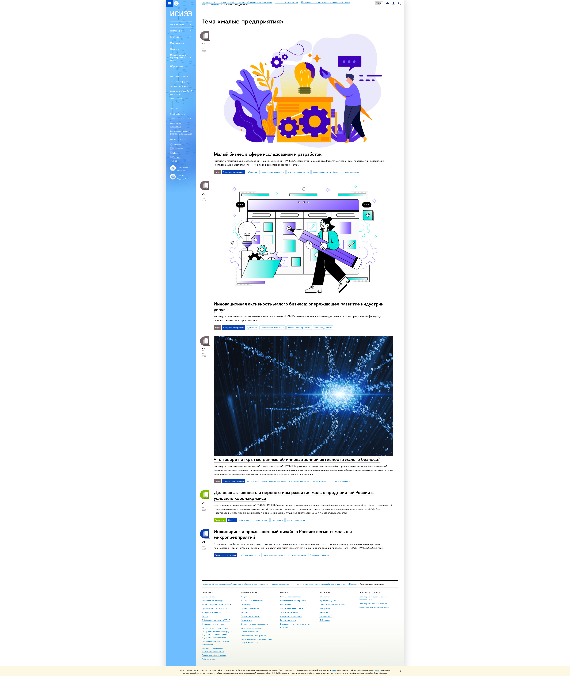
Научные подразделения (281, 584)
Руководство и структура (212, 600)
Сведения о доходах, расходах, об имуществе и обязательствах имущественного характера (217, 634)
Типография (324, 608)
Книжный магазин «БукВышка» (332, 604)
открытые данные (342, 481)
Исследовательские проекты (293, 600)
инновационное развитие (299, 327)
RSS (175, 161)
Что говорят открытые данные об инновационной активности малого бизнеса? (297, 459)
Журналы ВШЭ (325, 616)
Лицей (244, 597)
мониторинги (253, 481)
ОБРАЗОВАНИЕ (249, 592)
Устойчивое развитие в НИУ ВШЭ (216, 604)
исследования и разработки (325, 172)
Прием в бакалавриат (250, 608)
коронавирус (277, 520)
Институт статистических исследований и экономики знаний (320, 584)
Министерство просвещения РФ (373, 603)
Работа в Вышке (208, 659)
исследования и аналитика (272, 172)
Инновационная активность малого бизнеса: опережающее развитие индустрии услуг (299, 306)
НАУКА (284, 592)
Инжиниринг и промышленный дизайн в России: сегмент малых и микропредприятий (283, 534)
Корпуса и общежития (211, 612)
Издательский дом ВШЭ (329, 600)
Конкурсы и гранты (288, 620)
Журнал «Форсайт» (179, 86)
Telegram (177, 144)
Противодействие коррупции (215, 628)
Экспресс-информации (180, 81)
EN (381, 3)
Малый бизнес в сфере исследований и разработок (268, 154)
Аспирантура (246, 620)
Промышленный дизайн (319, 555)
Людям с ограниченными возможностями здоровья (213, 650)
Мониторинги (286, 604)
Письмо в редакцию (181, 177)
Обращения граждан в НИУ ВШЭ (216, 620)
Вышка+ (244, 612)
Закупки (205, 616)
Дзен (175, 152)
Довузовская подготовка (252, 600)
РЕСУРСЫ (324, 592)
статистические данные (298, 172)
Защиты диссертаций (289, 612)
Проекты (174, 49)
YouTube (176, 156)
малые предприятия (350, 172)
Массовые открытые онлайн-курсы (374, 607)
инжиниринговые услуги (274, 555)
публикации (252, 172)
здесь (334, 670)
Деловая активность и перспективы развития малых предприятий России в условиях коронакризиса (294, 495)
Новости (353, 584)
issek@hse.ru (180, 114)
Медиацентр (324, 612)
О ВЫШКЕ (207, 592)
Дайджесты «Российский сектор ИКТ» (181, 92)
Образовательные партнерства (254, 635)
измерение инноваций (299, 481)
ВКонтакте (178, 148)
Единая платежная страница (214, 655)
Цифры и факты (208, 597)
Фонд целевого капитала (213, 624)
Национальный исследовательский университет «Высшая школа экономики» (235, 584)
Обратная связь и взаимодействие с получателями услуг (256, 641)
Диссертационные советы (291, 608)
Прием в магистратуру (250, 616)
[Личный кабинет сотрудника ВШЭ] (393, 3)
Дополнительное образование (254, 624)
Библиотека (324, 597)
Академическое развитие (291, 616)
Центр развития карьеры (252, 628)
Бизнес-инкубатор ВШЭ (251, 631)
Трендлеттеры (176, 98)
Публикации (176, 30)
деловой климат (261, 520)
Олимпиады (246, 604)
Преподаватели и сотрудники (214, 608)
